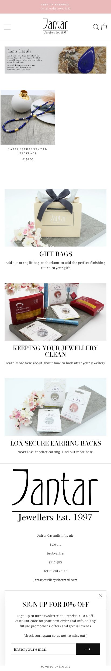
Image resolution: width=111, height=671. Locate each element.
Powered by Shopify (55, 666)
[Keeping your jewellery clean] (55, 312)
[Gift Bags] (55, 218)
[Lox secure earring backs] (55, 407)
